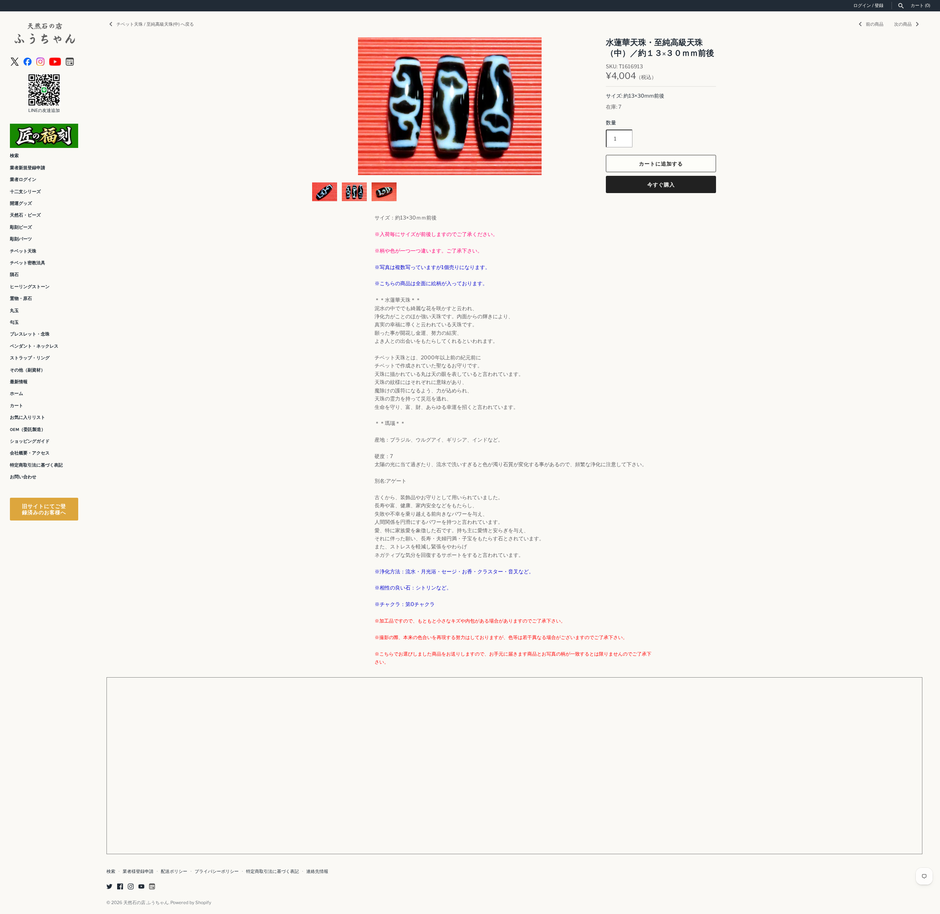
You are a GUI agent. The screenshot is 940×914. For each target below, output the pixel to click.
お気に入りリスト (27, 417)
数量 (611, 122)
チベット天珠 (23, 251)
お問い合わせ (23, 476)
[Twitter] (109, 887)
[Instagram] (40, 61)
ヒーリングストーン (30, 286)
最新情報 (19, 381)
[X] (15, 61)
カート (16, 405)
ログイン (862, 5)
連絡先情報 (317, 871)
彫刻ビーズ (21, 227)
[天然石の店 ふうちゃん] (44, 34)
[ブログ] (70, 61)
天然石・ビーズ (25, 215)
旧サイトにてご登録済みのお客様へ (44, 509)
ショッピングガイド (30, 441)
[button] (327, 106)
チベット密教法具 (27, 262)
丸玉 (14, 310)
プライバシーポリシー (217, 871)
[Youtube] (55, 61)
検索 (14, 155)
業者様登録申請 (138, 871)
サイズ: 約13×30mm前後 (635, 96)
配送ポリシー (174, 871)
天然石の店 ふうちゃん (146, 902)
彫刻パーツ (21, 239)
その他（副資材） (27, 370)
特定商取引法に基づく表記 (36, 465)
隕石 (14, 274)
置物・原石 (21, 298)
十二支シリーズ (25, 191)
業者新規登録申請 (27, 167)
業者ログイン (23, 179)
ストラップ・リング (30, 357)
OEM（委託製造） (28, 429)
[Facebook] (28, 61)
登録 (879, 5)
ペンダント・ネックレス (34, 346)
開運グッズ (21, 203)
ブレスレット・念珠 (30, 334)
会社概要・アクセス (30, 453)
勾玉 (14, 322)
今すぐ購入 (661, 184)
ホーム (16, 393)
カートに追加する (661, 163)
